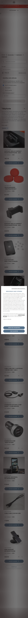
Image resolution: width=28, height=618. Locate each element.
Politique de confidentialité (7, 319)
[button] (19, 288)
